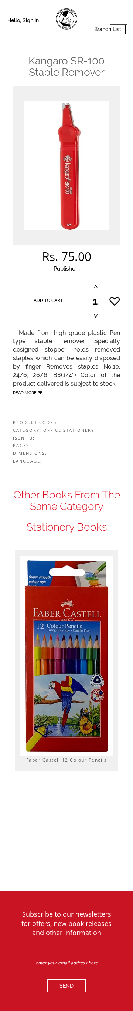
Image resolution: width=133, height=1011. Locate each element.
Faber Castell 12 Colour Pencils (66, 760)
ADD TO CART (48, 300)
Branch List (107, 29)
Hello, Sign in (23, 20)
